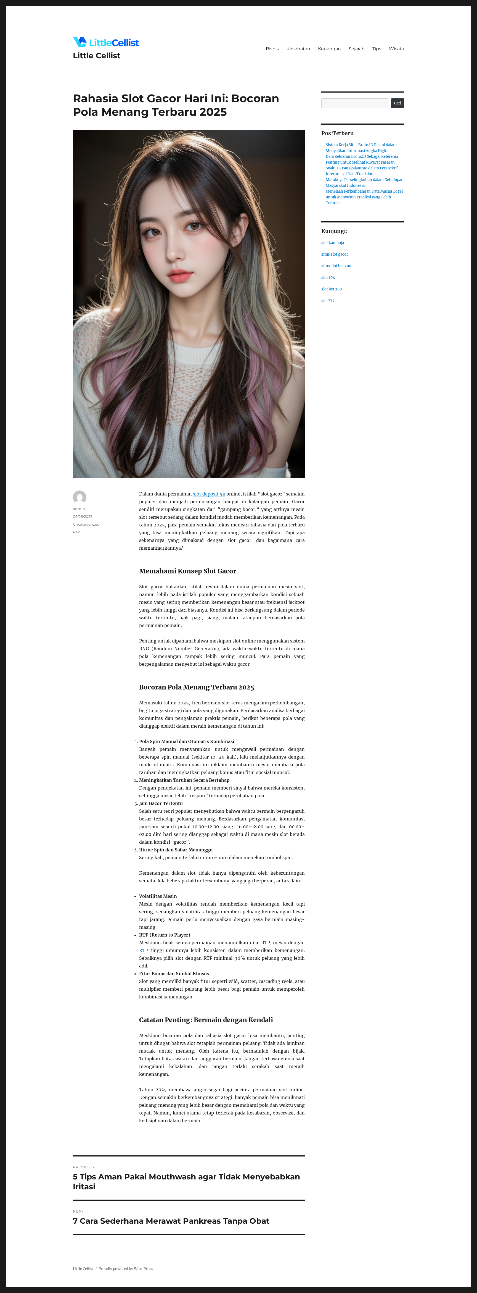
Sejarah (357, 48)
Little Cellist (96, 55)
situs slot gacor (334, 254)
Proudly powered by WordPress (126, 1268)
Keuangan (329, 48)
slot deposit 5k (209, 494)
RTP (143, 950)
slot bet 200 (331, 289)
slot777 (328, 300)
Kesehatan (298, 48)
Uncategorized (86, 524)
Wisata (396, 48)
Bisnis (272, 48)
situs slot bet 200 (336, 266)
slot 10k (328, 277)
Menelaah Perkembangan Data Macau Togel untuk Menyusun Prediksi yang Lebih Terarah (364, 197)
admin (79, 509)
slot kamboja (332, 242)
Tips (376, 48)
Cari (397, 103)
